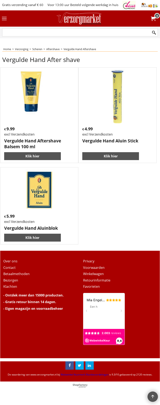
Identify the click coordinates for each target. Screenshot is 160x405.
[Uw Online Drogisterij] (79, 18)
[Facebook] (69, 365)
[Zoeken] (154, 33)
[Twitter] (79, 365)
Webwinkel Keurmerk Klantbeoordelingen (85, 374)
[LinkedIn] (89, 365)
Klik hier (32, 156)
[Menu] (4, 19)
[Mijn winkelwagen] (153, 18)
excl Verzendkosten (19, 134)
